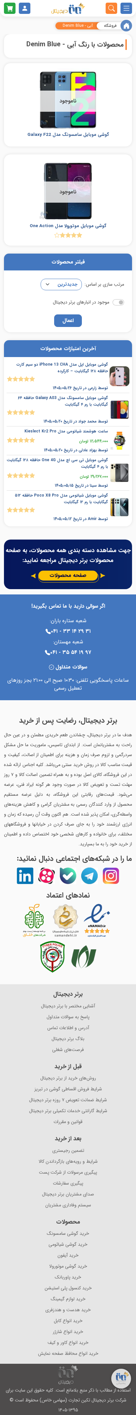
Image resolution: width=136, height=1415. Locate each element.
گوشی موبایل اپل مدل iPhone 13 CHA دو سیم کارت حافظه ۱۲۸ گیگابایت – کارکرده (62, 367)
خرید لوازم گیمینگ (68, 1299)
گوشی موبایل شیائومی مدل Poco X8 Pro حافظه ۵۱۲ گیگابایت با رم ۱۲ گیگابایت (61, 498)
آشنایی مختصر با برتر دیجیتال (68, 1006)
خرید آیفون (68, 1255)
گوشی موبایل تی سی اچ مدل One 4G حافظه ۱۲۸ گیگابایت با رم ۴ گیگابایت (57, 463)
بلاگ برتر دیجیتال (68, 1038)
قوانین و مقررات (68, 1121)
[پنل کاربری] (24, 8)
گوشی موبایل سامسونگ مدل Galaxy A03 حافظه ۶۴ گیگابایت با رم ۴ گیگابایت (63, 401)
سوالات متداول (71, 667)
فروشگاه (110, 26)
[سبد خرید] (10, 8)
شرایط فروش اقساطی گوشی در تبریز (68, 1089)
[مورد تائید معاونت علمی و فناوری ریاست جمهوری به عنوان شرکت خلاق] (34, 920)
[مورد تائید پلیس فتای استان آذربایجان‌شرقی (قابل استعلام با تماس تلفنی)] (52, 957)
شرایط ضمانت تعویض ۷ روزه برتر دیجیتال (68, 1100)
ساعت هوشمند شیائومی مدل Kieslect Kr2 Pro (66, 431)
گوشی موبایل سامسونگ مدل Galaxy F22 (68, 134)
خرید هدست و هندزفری (68, 1310)
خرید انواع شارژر (68, 1331)
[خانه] (126, 25)
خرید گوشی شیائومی (68, 1244)
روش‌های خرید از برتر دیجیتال (68, 1078)
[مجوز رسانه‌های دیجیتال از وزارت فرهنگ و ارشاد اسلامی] (66, 920)
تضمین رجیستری (68, 1150)
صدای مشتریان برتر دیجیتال (68, 1194)
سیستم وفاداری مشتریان (68, 1205)
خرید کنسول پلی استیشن (68, 1288)
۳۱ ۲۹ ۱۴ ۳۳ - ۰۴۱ (71, 631)
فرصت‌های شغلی (68, 1049)
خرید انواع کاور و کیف (68, 1342)
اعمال (68, 320)
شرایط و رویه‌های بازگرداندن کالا (68, 1161)
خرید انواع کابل (68, 1320)
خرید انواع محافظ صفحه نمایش (68, 1353)
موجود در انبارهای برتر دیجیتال (81, 302)
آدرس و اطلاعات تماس (68, 1028)
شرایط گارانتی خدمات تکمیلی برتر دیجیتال (68, 1111)
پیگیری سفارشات (68, 1183)
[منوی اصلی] (126, 8)
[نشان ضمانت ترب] (115, 920)
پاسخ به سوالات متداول (68, 1017)
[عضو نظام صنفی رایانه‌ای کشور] (84, 957)
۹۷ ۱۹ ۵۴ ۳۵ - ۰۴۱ (70, 652)
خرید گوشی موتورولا (68, 1266)
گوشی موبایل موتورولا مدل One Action (68, 225)
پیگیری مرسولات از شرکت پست (68, 1172)
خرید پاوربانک (68, 1277)
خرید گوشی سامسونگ (68, 1233)
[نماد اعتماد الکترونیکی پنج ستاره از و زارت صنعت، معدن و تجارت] (97, 920)
